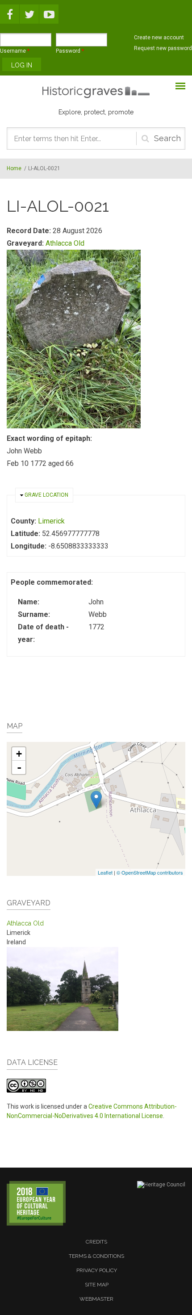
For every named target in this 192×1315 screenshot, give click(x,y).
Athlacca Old (65, 243)
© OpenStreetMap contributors (150, 872)
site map (97, 1284)
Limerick (51, 521)
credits (96, 1241)
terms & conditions (96, 1256)
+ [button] (19, 753)
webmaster (96, 1299)
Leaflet (105, 872)
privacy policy (96, 1270)
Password (70, 51)
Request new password (163, 48)
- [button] (19, 767)
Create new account (159, 37)
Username (14, 51)
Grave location (46, 495)
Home (14, 168)
